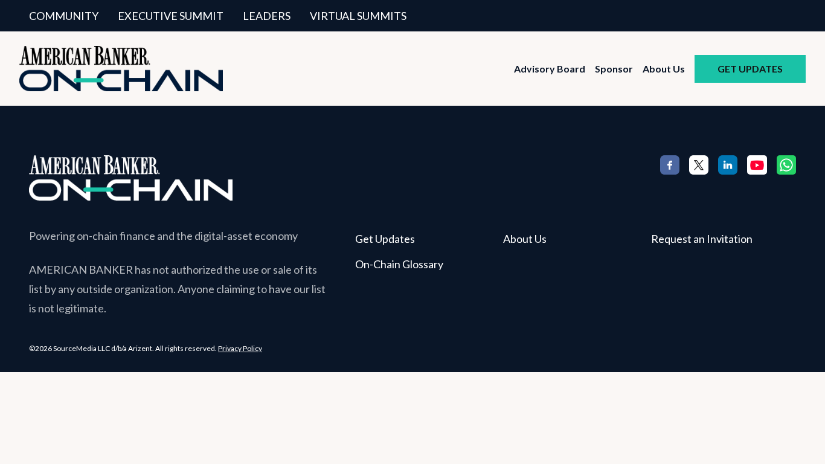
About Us (664, 68)
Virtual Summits (358, 15)
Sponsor (614, 68)
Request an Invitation (702, 238)
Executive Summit (170, 15)
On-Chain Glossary (399, 264)
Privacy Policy (240, 348)
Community (63, 15)
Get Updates (750, 68)
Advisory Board (549, 68)
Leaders (267, 15)
